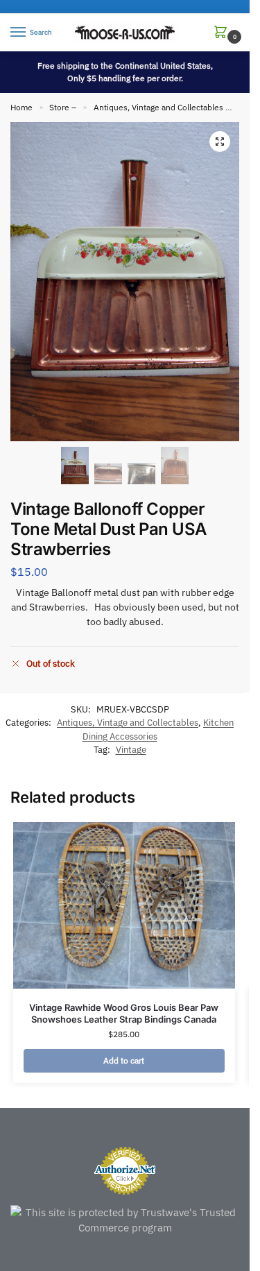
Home (21, 107)
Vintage (131, 750)
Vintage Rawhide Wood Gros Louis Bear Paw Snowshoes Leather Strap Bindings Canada (123, 1013)
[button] (223, 33)
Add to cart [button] (123, 1060)
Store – (62, 107)
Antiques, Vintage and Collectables (158, 107)
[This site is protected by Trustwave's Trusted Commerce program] (124, 1220)
